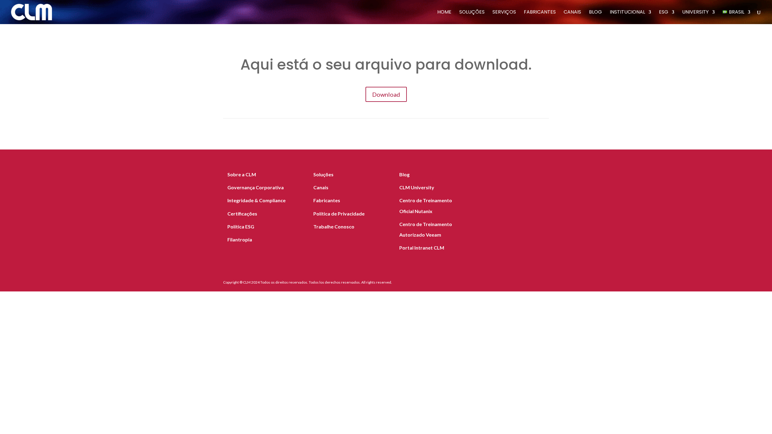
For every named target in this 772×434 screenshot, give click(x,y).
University (695, 12)
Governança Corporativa (255, 187)
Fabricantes (540, 12)
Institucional (627, 12)
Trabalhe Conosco (333, 226)
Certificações (242, 213)
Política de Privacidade (339, 213)
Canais (572, 12)
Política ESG (240, 226)
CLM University (416, 187)
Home (444, 12)
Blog (595, 12)
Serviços (504, 12)
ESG (663, 12)
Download (386, 94)
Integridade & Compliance (256, 200)
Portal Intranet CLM (421, 247)
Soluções (472, 12)
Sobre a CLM (241, 174)
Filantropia (239, 239)
